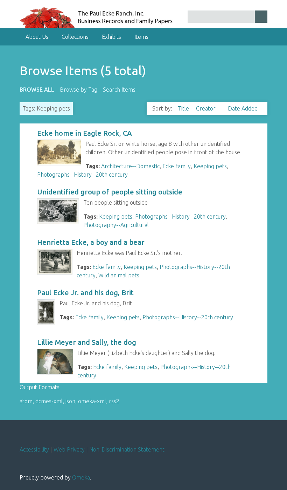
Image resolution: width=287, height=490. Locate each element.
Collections (75, 37)
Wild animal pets (118, 275)
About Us (37, 37)
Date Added (243, 108)
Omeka (81, 477)
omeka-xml (92, 401)
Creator (206, 108)
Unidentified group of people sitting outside (109, 192)
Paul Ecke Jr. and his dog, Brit (85, 293)
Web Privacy (69, 449)
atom (26, 401)
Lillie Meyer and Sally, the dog (86, 342)
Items (141, 37)
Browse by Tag (78, 89)
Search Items (119, 89)
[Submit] (261, 16)
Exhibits (111, 37)
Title (184, 108)
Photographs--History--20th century (82, 174)
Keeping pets (210, 166)
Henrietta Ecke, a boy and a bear (91, 242)
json (70, 401)
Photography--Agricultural (116, 225)
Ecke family (176, 166)
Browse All (37, 89)
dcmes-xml (49, 401)
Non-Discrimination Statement (126, 449)
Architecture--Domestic (130, 166)
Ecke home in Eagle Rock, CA (84, 133)
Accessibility (34, 449)
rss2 (114, 401)
